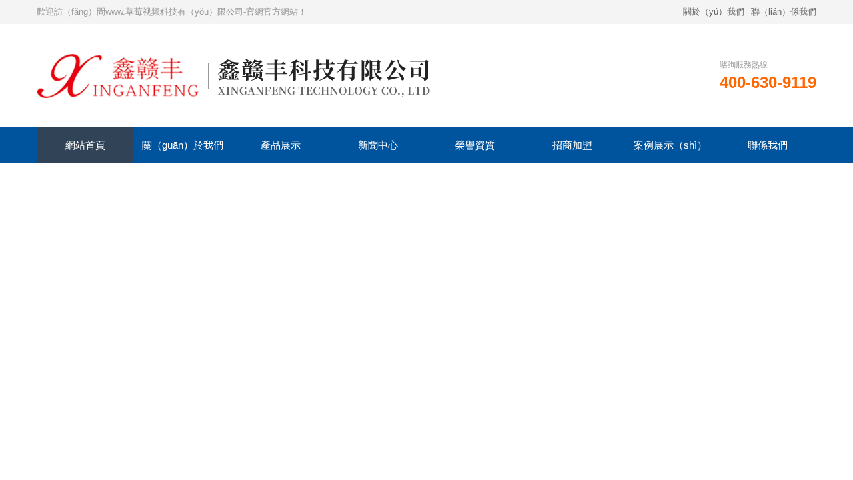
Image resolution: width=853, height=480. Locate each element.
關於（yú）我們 (713, 12)
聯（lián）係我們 (783, 12)
